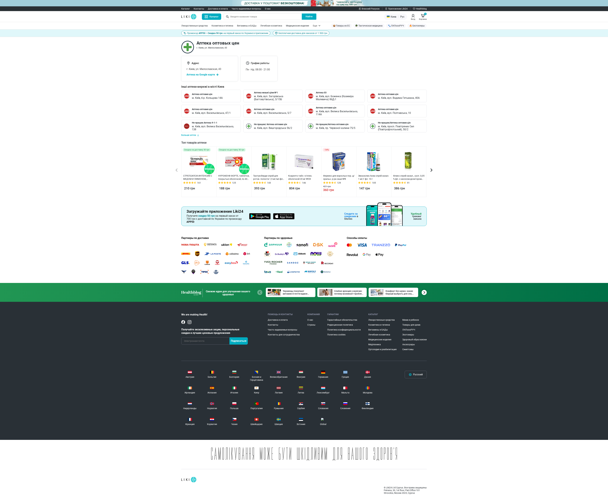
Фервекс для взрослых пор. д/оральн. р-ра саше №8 (339, 177)
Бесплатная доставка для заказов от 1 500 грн (303, 33)
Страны (311, 325)
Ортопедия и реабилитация (382, 349)
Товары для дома (411, 325)
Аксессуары (408, 344)
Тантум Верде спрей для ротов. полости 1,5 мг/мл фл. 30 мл (268, 178)
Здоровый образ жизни (414, 339)
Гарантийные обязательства (342, 320)
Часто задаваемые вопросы (246, 8)
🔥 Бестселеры (417, 25)
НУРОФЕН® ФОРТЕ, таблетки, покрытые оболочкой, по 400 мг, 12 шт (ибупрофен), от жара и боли (233, 178)
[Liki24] (188, 480)
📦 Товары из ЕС (341, 25)
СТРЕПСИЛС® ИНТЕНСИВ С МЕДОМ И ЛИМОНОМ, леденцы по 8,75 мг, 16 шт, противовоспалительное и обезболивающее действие (197, 178)
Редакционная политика (340, 325)
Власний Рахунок (371, 8)
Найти (309, 16)
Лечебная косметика (271, 25)
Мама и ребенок (410, 320)
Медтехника (374, 344)
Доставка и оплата (218, 8)
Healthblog (421, 8)
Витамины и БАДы (246, 25)
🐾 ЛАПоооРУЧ (396, 25)
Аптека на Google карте (201, 74)
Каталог (185, 8)
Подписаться (238, 340)
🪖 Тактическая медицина (369, 25)
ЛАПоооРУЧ (408, 329)
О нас (268, 8)
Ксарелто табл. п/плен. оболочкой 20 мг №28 (300, 177)
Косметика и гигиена (222, 25)
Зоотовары (408, 334)
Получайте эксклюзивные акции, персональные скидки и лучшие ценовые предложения (210, 331)
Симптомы (408, 349)
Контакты (199, 8)
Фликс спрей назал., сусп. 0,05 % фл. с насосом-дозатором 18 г (408, 178)
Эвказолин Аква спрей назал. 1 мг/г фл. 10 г (373, 177)
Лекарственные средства (194, 25)
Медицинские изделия (297, 25)
